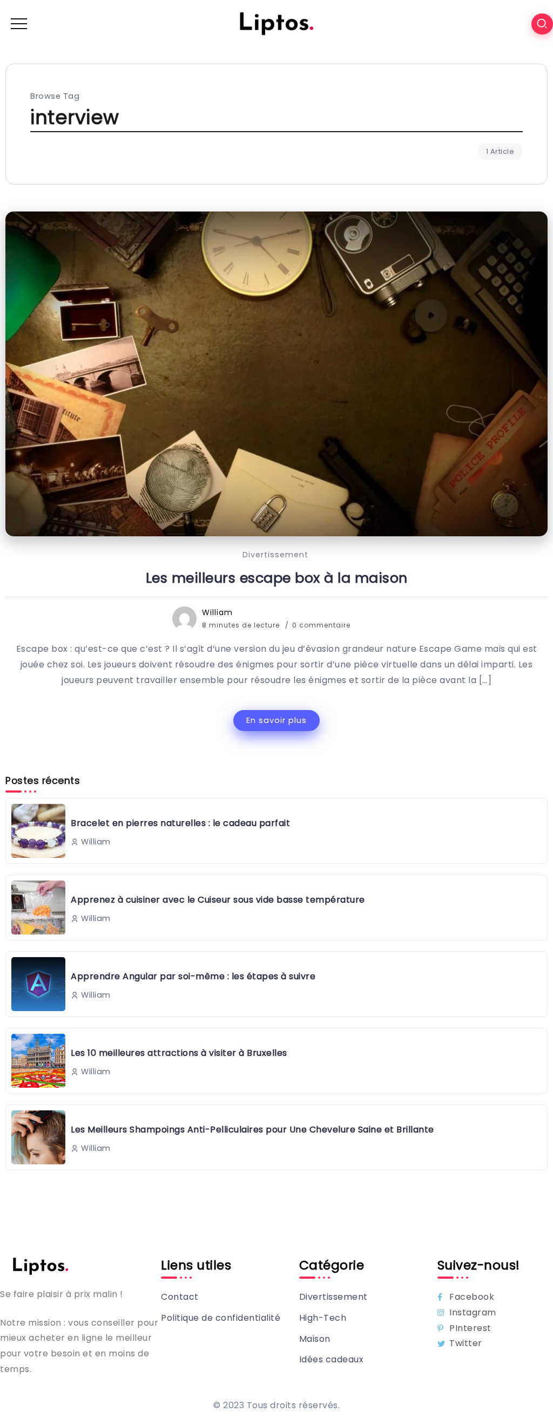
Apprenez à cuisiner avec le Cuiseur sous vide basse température (218, 899)
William (217, 612)
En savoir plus (276, 720)
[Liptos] (276, 23)
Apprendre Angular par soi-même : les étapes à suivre (193, 976)
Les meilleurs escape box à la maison (277, 578)
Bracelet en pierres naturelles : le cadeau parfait (180, 823)
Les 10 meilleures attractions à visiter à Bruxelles (179, 1053)
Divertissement (275, 554)
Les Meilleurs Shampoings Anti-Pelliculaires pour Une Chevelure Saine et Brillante (252, 1129)
